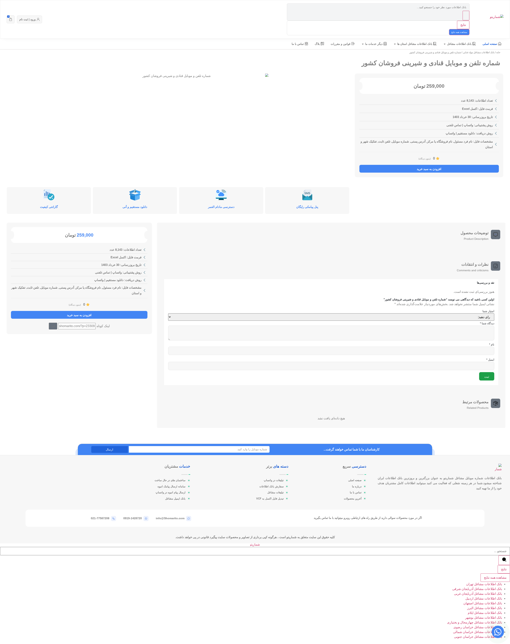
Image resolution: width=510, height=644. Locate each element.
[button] (53, 326)
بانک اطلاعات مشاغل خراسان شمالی (477, 632)
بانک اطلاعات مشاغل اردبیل (483, 598)
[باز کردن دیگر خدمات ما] (362, 44)
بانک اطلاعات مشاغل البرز (484, 608)
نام (491, 344)
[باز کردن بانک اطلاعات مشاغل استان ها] (394, 44)
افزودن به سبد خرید (429, 169)
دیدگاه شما (487, 323)
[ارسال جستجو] (466, 15)
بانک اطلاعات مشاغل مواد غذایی (478, 52)
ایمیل (490, 359)
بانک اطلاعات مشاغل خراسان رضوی (477, 627)
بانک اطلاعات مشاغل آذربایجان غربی (478, 593)
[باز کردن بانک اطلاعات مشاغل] (444, 44)
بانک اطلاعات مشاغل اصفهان (482, 603)
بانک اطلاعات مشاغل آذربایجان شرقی (477, 589)
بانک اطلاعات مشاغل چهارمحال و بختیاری (474, 622)
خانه (498, 52)
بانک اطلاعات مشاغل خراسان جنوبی (478, 636)
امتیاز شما (488, 311)
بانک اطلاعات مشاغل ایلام (485, 613)
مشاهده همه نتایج (459, 32)
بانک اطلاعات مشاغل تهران (484, 584)
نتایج (463, 25)
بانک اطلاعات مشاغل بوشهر (483, 617)
